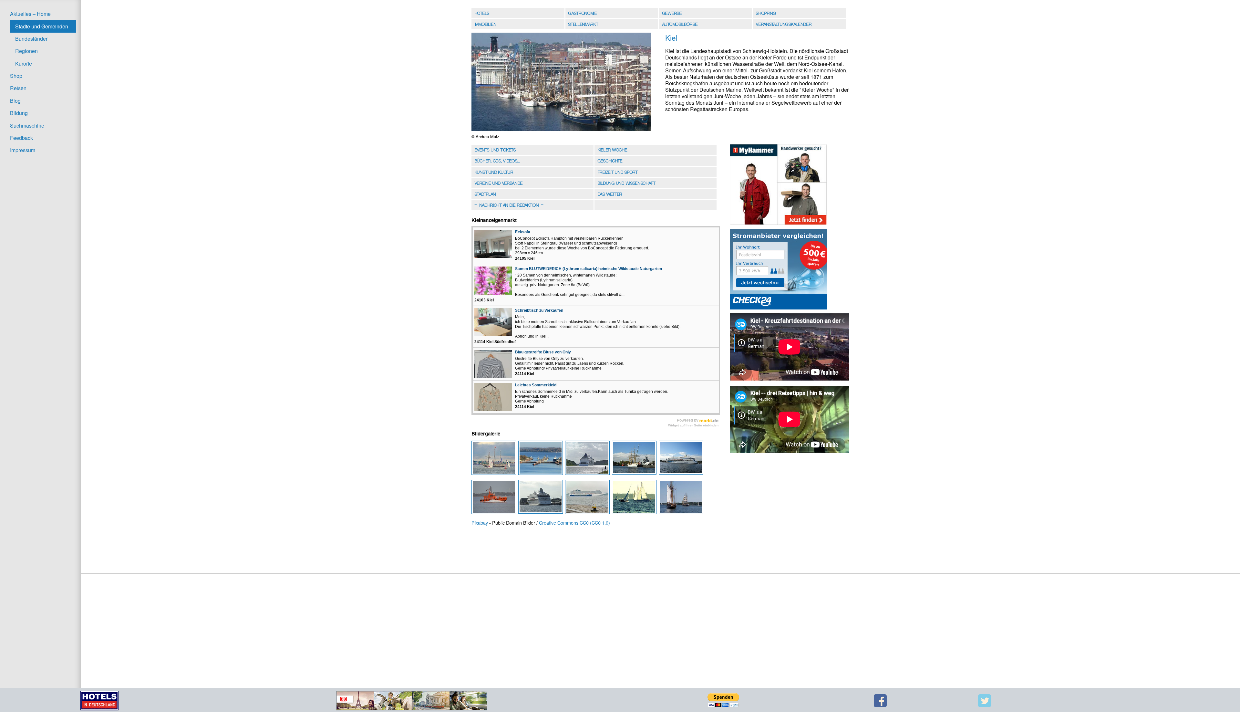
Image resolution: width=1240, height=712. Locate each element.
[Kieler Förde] (635, 498)
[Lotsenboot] (494, 498)
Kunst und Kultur (493, 172)
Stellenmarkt (583, 24)
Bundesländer (31, 38)
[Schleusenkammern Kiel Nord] (541, 459)
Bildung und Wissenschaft (626, 183)
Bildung (19, 113)
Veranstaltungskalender (783, 24)
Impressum (22, 150)
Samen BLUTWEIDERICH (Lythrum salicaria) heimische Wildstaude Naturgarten (588, 269)
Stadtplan (485, 194)
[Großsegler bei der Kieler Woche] (494, 459)
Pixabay (479, 522)
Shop (16, 75)
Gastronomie (582, 13)
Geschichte (609, 160)
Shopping (766, 13)
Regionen (26, 51)
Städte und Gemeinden (41, 26)
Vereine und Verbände (498, 183)
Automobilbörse (680, 24)
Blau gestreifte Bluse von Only (543, 352)
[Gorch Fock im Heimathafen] (635, 459)
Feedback (21, 137)
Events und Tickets (495, 149)
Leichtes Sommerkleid (535, 385)
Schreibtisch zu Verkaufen (539, 310)
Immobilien (485, 24)
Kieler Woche (612, 149)
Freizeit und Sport (617, 172)
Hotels (481, 13)
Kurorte (23, 63)
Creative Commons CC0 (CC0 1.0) (574, 522)
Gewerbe (672, 13)
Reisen (18, 88)
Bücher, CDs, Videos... (497, 160)
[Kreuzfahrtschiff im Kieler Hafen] (541, 498)
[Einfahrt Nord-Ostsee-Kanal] (588, 498)
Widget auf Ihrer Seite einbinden (693, 425)
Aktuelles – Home (30, 13)
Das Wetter (609, 194)
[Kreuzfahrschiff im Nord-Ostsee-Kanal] (588, 459)
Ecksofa (522, 232)
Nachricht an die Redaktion (508, 205)
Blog (15, 100)
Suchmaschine (27, 125)
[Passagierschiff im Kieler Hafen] (681, 459)
